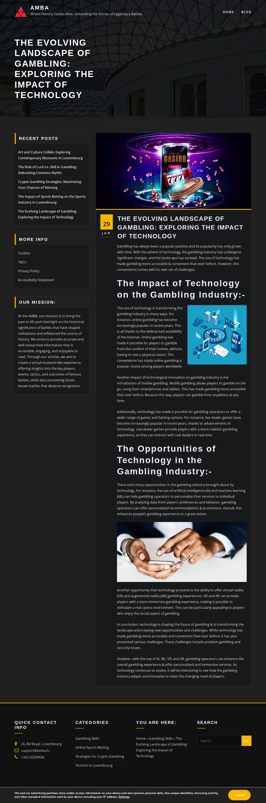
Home (228, 12)
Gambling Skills (87, 738)
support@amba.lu (35, 750)
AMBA (39, 8)
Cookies (24, 253)
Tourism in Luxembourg (94, 765)
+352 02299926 (32, 757)
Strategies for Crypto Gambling (99, 756)
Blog (246, 12)
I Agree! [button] (239, 795)
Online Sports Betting (92, 747)
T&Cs (22, 262)
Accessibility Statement (36, 280)
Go (246, 740)
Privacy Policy (28, 271)
